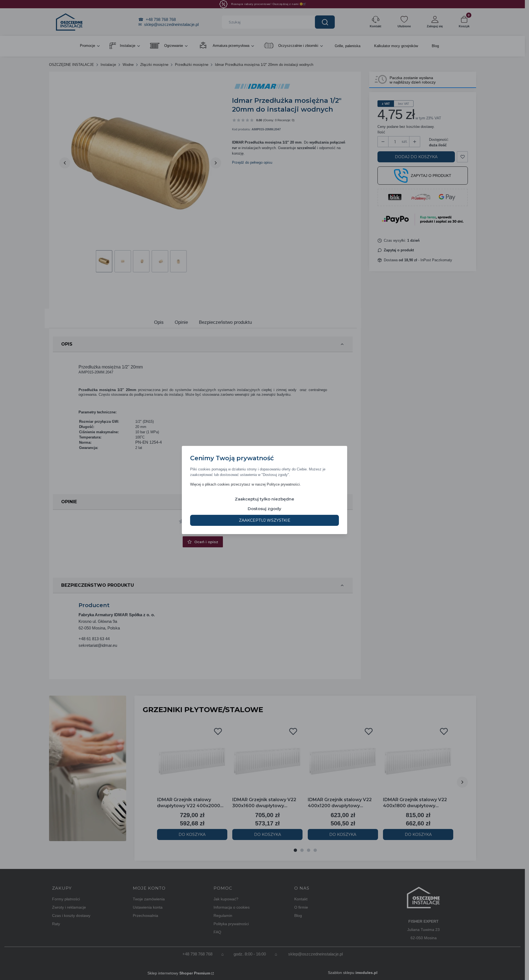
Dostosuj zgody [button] (264, 508)
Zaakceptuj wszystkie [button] (264, 520)
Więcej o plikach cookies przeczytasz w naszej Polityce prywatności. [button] (245, 484)
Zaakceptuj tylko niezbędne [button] (264, 499)
